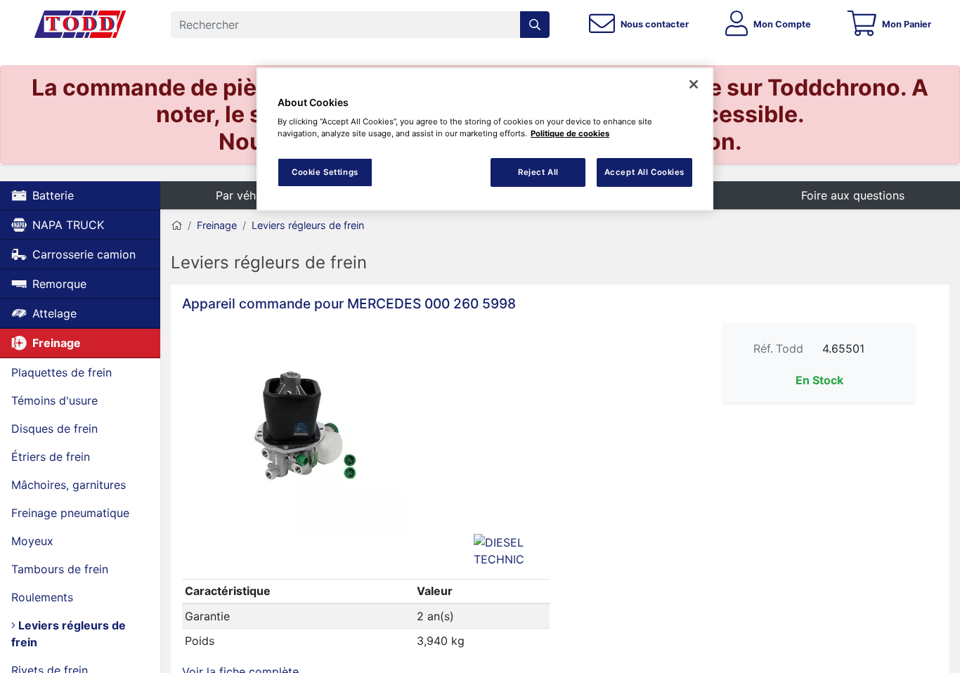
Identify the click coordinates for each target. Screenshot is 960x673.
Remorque (59, 284)
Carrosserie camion (84, 254)
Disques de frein (54, 429)
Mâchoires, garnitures (68, 485)
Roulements (42, 597)
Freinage (56, 343)
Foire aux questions (852, 195)
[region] (485, 139)
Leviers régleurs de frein (68, 633)
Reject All (538, 172)
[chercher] (535, 24)
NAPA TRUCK (68, 225)
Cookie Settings (325, 172)
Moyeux (32, 541)
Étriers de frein (50, 457)
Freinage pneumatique (70, 513)
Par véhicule (248, 195)
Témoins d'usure (54, 400)
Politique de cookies (570, 133)
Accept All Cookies (644, 172)
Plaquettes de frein (61, 372)
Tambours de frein (59, 569)
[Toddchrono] (80, 25)
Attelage (54, 313)
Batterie (53, 195)
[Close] (693, 84)
